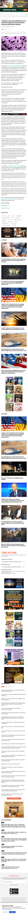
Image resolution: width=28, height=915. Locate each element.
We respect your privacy (14, 884)
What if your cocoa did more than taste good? (10, 763)
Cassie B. (7, 257)
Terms (6, 898)
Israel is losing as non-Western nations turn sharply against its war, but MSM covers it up (12, 328)
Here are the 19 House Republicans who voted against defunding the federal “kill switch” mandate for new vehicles (13, 372)
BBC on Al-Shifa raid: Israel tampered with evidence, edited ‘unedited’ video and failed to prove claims (13, 546)
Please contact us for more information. (8, 573)
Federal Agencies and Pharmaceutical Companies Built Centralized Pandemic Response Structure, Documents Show (12, 718)
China (13, 215)
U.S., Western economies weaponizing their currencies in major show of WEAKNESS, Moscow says (12, 283)
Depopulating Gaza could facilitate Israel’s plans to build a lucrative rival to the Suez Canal (13, 350)
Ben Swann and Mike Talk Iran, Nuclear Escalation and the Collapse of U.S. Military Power (13, 833)
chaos (9, 215)
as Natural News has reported (14, 166)
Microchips (20, 32)
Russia (2, 33)
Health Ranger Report (6, 820)
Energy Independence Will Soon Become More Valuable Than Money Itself (12, 847)
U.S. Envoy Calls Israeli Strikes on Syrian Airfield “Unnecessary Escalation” (10, 709)
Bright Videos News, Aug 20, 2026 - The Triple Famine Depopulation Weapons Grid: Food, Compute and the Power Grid (13, 860)
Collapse (2, 32)
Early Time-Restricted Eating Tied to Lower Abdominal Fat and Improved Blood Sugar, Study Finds (13, 790)
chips (12, 217)
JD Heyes (7, 26)
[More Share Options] (11, 29)
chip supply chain (5, 217)
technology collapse (18, 33)
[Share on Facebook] (5, 29)
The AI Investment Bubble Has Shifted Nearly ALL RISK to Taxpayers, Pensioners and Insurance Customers (14, 853)
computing (7, 32)
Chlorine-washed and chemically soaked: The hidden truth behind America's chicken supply (13, 756)
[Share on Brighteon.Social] (2, 29)
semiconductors (7, 33)
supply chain (12, 33)
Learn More (5, 912)
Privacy (3, 898)
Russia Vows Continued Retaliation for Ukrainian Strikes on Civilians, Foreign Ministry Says (13, 736)
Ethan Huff (8, 280)
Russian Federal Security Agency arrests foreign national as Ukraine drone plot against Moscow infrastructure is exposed (13, 704)
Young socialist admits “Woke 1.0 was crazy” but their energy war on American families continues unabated (13, 747)
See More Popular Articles (14, 798)
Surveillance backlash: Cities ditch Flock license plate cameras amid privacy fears (12, 794)
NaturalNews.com (5, 205)
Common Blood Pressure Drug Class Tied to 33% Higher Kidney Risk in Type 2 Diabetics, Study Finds (12, 786)
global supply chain (14, 32)
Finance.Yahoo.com (5, 208)
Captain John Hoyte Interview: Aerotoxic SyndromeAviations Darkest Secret (10, 867)
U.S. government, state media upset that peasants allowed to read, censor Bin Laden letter (12, 523)
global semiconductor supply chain (9, 199)
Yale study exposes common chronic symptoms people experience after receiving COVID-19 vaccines (13, 260)
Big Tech (3, 215)
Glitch (10, 32)
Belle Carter (8, 302)
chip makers (19, 215)
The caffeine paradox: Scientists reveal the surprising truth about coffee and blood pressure (13, 776)
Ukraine (23, 33)
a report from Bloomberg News (14, 65)
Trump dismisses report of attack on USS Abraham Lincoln (13, 743)
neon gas (24, 32)
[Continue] (25, 881)
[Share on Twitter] (8, 29)
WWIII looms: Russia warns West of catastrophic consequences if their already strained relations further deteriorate (12, 500)
